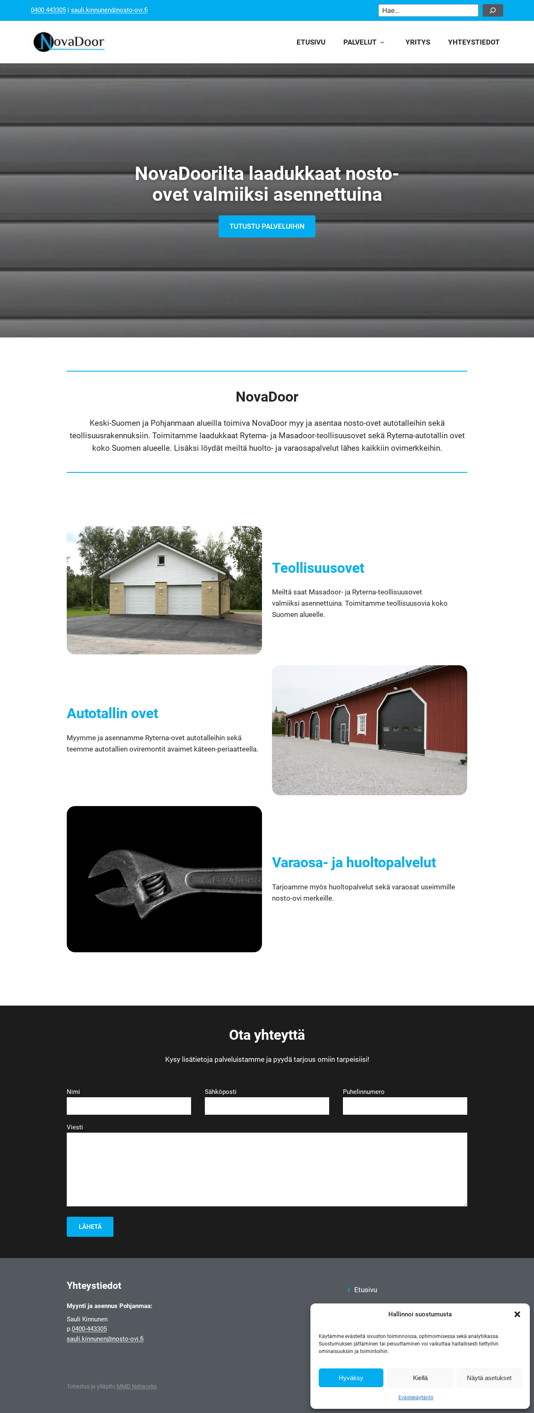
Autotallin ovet (112, 713)
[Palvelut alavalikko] (384, 42)
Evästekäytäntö (415, 1398)
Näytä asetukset (489, 1377)
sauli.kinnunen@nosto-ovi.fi (109, 10)
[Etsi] (493, 10)
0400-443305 (89, 1329)
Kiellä (420, 1377)
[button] (517, 1314)
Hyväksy (351, 1377)
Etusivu (365, 1290)
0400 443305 (48, 10)
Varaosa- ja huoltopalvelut (354, 862)
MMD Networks (137, 1386)
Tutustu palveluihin (267, 226)
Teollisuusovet (318, 567)
